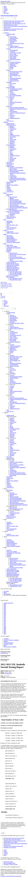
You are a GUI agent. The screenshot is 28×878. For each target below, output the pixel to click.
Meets (8, 313)
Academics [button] (6, 311)
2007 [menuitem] (5, 629)
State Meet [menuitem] (12, 42)
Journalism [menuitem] (9, 82)
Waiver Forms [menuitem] (13, 255)
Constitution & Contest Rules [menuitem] (13, 247)
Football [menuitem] (11, 130)
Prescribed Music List (12, 506)
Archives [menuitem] (12, 116)
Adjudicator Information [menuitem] (15, 78)
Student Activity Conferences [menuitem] (16, 47)
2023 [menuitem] (5, 608)
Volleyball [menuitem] (12, 141)
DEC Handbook (11, 583)
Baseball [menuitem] (12, 126)
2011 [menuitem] (5, 624)
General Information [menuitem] (8, 642)
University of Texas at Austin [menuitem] (10, 864)
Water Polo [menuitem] (12, 142)
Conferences (10, 324)
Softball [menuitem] (11, 134)
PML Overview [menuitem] (13, 507)
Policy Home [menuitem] (10, 245)
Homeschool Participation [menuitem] (13, 269)
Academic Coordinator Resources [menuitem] (17, 112)
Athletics (6, 412)
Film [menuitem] (11, 76)
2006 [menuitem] (5, 631)
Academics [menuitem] (6, 32)
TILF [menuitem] (8, 119)
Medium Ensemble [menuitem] (14, 199)
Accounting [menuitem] (12, 51)
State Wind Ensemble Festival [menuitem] (17, 206)
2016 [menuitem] (5, 617)
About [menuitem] (5, 7)
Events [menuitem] (11, 99)
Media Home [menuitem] (10, 235)
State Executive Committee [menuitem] (13, 265)
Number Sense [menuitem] (13, 66)
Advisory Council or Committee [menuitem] (11, 640)
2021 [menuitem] (5, 611)
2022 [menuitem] (5, 609)
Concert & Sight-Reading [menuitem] (16, 202)
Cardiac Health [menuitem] (13, 177)
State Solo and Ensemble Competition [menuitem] (18, 207)
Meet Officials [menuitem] (13, 36)
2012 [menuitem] (5, 623)
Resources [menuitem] (12, 86)
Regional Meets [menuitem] (13, 40)
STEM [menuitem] (8, 60)
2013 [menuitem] (5, 621)
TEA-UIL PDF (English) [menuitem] (15, 273)
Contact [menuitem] (5, 10)
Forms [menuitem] (11, 104)
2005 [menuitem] (5, 632)
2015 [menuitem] (5, 619)
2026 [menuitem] (5, 604)
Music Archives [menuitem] (10, 215)
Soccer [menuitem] (11, 133)
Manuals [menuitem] (9, 187)
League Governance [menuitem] (11, 262)
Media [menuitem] (5, 234)
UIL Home (6, 591)
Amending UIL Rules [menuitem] (12, 266)
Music (5, 488)
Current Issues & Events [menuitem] (15, 52)
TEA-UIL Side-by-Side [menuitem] (12, 270)
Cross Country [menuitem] (13, 129)
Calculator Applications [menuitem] (15, 62)
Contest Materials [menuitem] (14, 50)
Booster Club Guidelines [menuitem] (12, 185)
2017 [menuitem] (5, 616)
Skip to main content (5, 1)
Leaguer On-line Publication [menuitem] (13, 242)
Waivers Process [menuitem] (13, 253)
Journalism (9, 367)
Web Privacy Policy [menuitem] (8, 861)
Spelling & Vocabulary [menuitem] (15, 59)
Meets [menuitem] (8, 35)
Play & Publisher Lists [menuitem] (15, 75)
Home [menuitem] (5, 6)
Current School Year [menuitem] (8, 603)
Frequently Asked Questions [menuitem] (16, 261)
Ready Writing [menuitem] (13, 56)
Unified (6, 531)
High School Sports (11, 416)
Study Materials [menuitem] (13, 111)
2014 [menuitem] (5, 620)
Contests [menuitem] (9, 48)
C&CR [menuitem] (8, 223)
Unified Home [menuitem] (10, 231)
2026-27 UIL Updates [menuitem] (12, 246)
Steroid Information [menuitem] (14, 171)
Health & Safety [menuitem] (10, 166)
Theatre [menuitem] (8, 70)
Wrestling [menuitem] (12, 143)
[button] (1, 293)
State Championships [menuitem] (12, 227)
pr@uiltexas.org (4, 653)
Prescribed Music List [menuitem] (12, 209)
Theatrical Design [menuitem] (14, 74)
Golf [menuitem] (11, 131)
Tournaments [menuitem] (13, 94)
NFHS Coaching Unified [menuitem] (12, 233)
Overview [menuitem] (12, 315)
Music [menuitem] (5, 193)
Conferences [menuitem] (9, 44)
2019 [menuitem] (5, 613)
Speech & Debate (11, 374)
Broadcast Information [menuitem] (12, 239)
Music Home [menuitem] (10, 194)
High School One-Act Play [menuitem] (16, 71)
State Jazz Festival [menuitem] (14, 205)
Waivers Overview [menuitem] (14, 558)
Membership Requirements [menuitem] (13, 267)
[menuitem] (14, 21)
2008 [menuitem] (5, 628)
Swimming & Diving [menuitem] (14, 135)
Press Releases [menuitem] (10, 237)
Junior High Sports (11, 438)
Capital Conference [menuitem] (14, 46)
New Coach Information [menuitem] (15, 95)
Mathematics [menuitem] (13, 64)
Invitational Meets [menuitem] (14, 38)
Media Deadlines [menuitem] (11, 238)
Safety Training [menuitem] (13, 169)
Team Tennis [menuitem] (13, 137)
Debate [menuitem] (11, 91)
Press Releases (7, 594)
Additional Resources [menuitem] (15, 118)
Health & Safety (11, 459)
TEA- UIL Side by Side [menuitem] (12, 225)
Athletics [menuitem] (6, 122)
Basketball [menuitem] (12, 127)
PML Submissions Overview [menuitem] (16, 210)
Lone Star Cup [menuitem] (10, 120)
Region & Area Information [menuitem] (13, 211)
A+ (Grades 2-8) (11, 384)
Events (8, 491)
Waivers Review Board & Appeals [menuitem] (18, 254)
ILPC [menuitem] (11, 84)
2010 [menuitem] (5, 625)
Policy (5, 547)
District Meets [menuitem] (13, 39)
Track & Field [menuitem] (13, 139)
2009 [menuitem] (5, 627)
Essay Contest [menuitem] (13, 54)
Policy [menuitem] (5, 243)
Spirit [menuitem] (5, 219)
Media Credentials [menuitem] (11, 241)
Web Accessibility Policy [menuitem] (9, 863)
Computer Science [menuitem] (14, 63)
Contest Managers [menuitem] (14, 79)
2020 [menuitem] (5, 612)
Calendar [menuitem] (6, 9)
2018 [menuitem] (5, 615)
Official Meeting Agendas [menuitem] (13, 263)
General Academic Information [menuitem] (17, 107)
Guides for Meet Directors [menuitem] (16, 102)
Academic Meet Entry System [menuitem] (17, 43)
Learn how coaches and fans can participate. (11, 876)
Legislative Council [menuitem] (8, 644)
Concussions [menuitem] (13, 175)
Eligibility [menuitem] (9, 250)
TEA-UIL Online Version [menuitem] (16, 271)
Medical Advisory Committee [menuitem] (16, 170)
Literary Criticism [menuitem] (14, 55)
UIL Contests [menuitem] (13, 83)
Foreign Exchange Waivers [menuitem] (16, 257)
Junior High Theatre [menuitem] (14, 72)
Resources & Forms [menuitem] (14, 80)
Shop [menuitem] (5, 11)
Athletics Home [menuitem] (10, 123)
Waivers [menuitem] (8, 183)
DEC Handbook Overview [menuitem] (16, 278)
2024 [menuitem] (5, 607)
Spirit (5, 519)
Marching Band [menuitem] (13, 197)
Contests (9, 330)
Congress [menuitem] (12, 92)
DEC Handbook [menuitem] (10, 277)
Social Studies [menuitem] (13, 58)
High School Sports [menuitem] (11, 125)
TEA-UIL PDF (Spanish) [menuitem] (16, 274)
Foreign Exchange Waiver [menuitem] (16, 563)
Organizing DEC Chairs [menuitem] (15, 279)
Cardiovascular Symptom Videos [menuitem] (17, 178)
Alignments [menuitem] (12, 115)
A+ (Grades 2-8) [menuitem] (10, 96)
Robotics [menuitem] (12, 67)
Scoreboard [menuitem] (9, 190)
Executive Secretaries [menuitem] (15, 213)
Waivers (9, 556)
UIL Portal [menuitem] (6, 13)
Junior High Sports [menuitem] (11, 145)
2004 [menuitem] (5, 633)
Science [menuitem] (11, 68)
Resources (9, 395)
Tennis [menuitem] (11, 138)
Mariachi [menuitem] (12, 198)
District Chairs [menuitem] (10, 182)
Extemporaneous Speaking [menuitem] (16, 88)
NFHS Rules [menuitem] (10, 222)
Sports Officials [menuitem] (10, 163)
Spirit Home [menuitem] (9, 221)
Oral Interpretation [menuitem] (14, 90)
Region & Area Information (13, 510)
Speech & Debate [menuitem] (11, 87)
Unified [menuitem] (5, 230)
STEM (9, 343)
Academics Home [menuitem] (11, 34)
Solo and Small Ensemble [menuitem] (16, 201)
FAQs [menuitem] (8, 226)
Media (5, 536)
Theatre (9, 354)
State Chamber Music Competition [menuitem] (18, 203)
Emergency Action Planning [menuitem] (16, 167)
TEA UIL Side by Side (12, 577)
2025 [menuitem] (5, 605)
